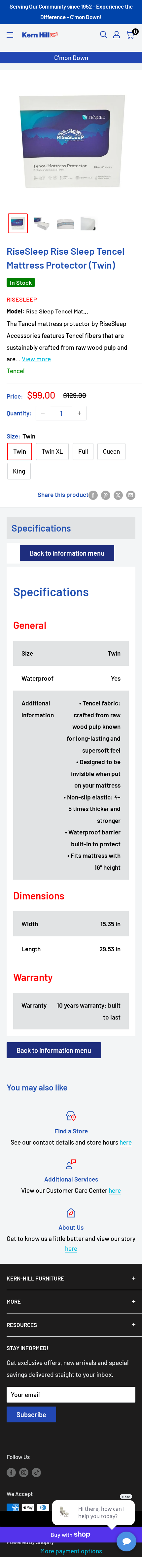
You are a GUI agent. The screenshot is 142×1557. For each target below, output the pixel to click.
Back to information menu (67, 553)
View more (36, 359)
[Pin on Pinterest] (105, 495)
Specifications (41, 528)
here (126, 1142)
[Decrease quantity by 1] (43, 413)
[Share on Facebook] (93, 495)
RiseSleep (22, 299)
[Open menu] (10, 35)
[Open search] (103, 34)
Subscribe (31, 1414)
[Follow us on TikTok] (36, 1472)
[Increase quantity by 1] (79, 413)
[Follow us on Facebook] (11, 1472)
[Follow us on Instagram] (23, 1472)
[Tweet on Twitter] (118, 495)
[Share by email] (130, 495)
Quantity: (19, 413)
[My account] (116, 34)
